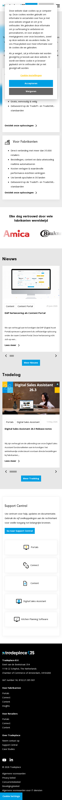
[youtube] (4, 760)
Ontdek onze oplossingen (19, 125)
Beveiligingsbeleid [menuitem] (10, 786)
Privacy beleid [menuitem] (8, 777)
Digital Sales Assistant (28, 421)
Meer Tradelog (31, 478)
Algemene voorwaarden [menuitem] (14, 773)
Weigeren (31, 91)
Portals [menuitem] (5, 693)
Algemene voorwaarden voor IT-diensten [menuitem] (22, 790)
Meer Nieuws (31, 362)
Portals (10, 421)
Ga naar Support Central (20, 530)
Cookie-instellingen (31, 75)
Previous (7, 354)
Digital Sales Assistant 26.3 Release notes (28, 428)
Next (55, 354)
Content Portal (25, 306)
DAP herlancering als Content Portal (25, 312)
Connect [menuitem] (6, 697)
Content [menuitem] (6, 701)
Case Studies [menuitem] (8, 749)
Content (10, 306)
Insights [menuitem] (6, 705)
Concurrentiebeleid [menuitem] (11, 781)
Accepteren (31, 83)
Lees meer (10, 345)
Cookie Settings (11, 796)
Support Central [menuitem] (9, 744)
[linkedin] (11, 759)
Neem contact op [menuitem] (10, 740)
